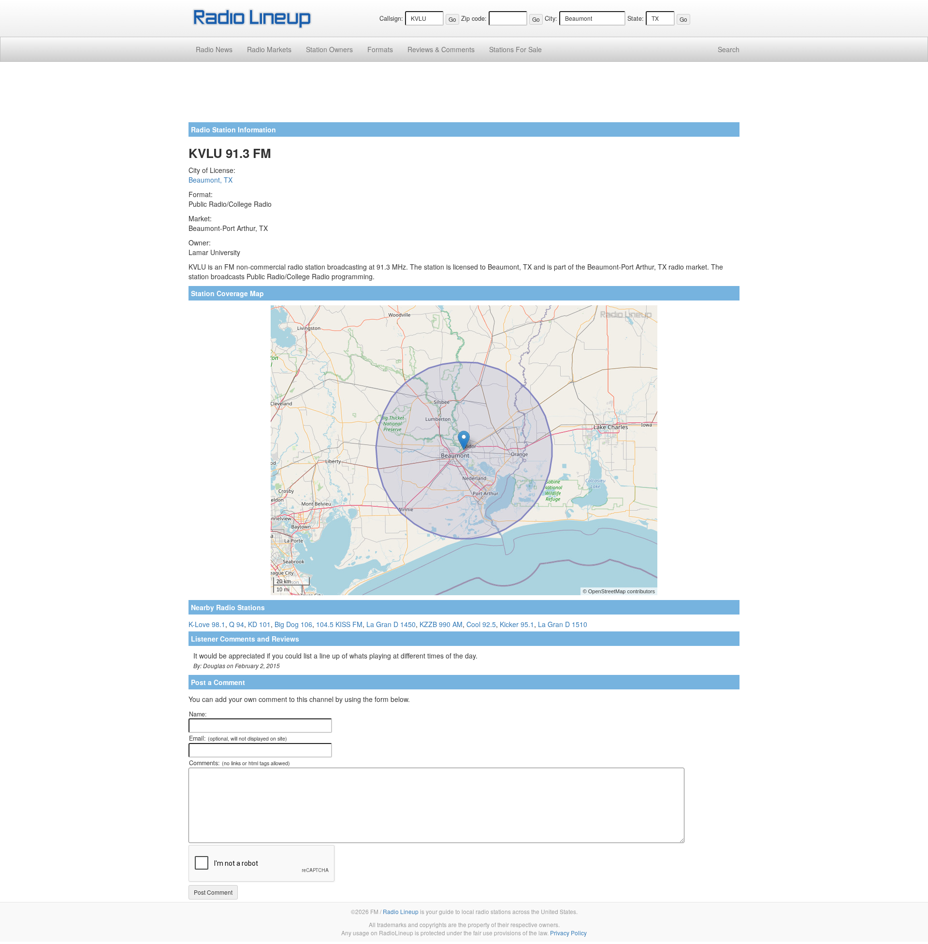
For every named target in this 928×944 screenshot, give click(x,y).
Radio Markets (269, 49)
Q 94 (236, 624)
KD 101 (259, 624)
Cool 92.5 (481, 624)
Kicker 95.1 (517, 624)
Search (729, 49)
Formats (380, 49)
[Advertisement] (464, 95)
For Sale (515, 49)
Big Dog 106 (293, 624)
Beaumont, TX (210, 180)
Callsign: (391, 18)
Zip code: (474, 18)
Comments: (239, 762)
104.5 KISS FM (339, 624)
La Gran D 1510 (562, 624)
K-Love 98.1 (206, 624)
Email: (238, 738)
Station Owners (329, 49)
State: (635, 18)
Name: (198, 714)
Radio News (214, 49)
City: (551, 18)
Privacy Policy (568, 933)
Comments (441, 49)
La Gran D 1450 (391, 624)
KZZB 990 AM (441, 624)
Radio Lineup (401, 911)
